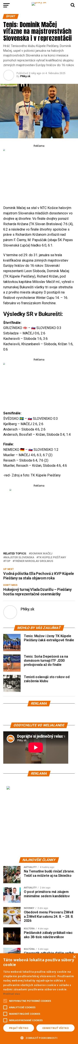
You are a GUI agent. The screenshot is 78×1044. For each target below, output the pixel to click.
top (7, 561)
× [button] (74, 957)
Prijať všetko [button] (18, 1028)
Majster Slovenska (19, 557)
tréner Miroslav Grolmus (33, 561)
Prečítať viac (11, 993)
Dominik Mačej (41, 553)
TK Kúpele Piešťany (52, 557)
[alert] (39, 998)
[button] (39, 1037)
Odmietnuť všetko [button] (55, 1028)
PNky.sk (25, 76)
